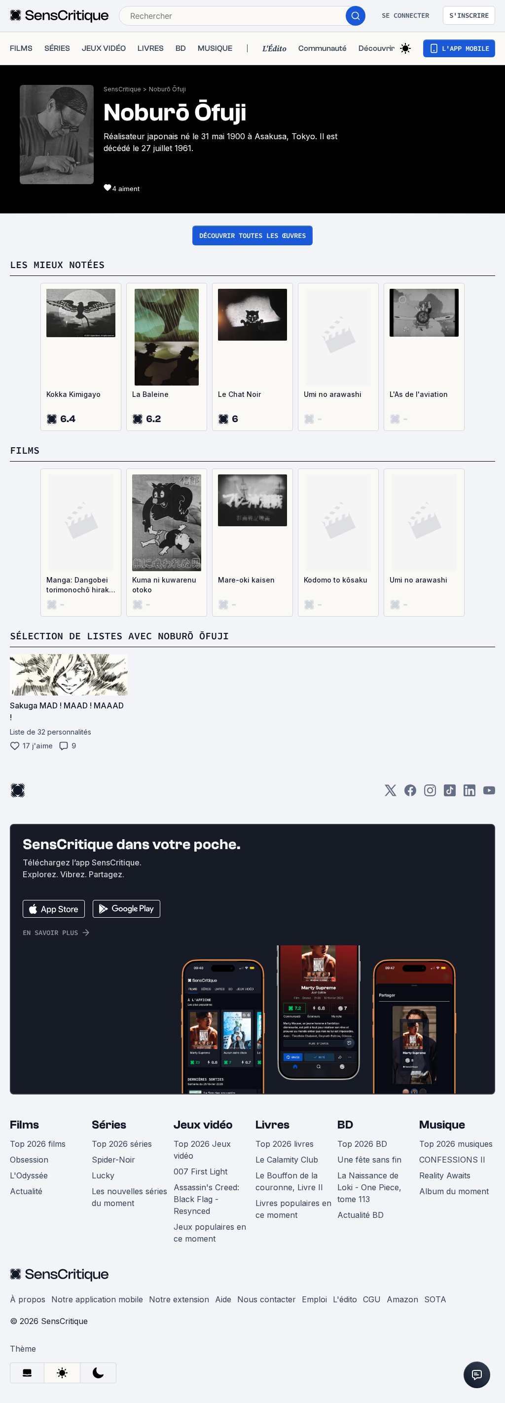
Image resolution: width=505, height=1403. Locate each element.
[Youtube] (489, 793)
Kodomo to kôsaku (335, 580)
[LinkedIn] (469, 793)
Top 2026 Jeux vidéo (202, 1150)
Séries (109, 1124)
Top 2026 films (38, 1144)
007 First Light (200, 1171)
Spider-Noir (113, 1160)
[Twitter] (391, 793)
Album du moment (454, 1191)
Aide (223, 1299)
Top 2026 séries (122, 1144)
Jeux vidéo (203, 1124)
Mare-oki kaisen (246, 580)
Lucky (103, 1175)
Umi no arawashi (332, 394)
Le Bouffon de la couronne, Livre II (289, 1181)
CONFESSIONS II (452, 1160)
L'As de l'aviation (419, 394)
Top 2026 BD (362, 1144)
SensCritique (122, 89)
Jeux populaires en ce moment (210, 1233)
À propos (27, 1299)
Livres (272, 1124)
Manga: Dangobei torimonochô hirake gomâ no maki (79, 585)
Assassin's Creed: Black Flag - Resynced (206, 1199)
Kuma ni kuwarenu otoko (164, 585)
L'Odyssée (29, 1175)
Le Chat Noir (239, 394)
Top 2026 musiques (456, 1144)
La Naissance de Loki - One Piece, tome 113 (369, 1187)
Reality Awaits (444, 1175)
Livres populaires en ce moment (293, 1209)
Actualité (26, 1191)
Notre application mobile (97, 1299)
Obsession (29, 1160)
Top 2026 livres (284, 1144)
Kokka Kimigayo (73, 394)
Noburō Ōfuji (167, 89)
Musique (442, 1124)
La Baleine (150, 394)
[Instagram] (430, 793)
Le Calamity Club (286, 1160)
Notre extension (179, 1299)
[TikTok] (450, 793)
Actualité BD (360, 1215)
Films (24, 1124)
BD (345, 1124)
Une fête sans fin (369, 1160)
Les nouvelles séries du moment (129, 1197)
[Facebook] (410, 793)
